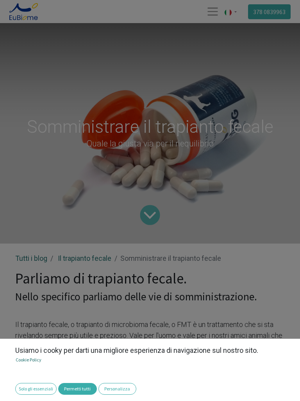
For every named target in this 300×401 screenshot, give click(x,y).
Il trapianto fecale (84, 258)
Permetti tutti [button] (77, 389)
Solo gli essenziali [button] (36, 389)
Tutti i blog (31, 258)
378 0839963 (269, 12)
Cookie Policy (28, 360)
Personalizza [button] (117, 389)
